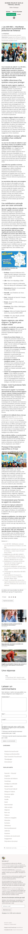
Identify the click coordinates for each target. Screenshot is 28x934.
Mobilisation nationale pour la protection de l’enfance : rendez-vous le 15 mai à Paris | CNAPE (15, 550)
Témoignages (8, 759)
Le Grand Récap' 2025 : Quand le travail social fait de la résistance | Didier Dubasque (15, 678)
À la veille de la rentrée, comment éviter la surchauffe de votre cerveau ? (12, 624)
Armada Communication (17, 929)
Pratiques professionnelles (11, 754)
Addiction (7, 831)
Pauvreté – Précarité (10, 773)
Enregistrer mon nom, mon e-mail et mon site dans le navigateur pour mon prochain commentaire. (13, 727)
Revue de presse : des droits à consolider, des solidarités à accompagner (12, 644)
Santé (6, 802)
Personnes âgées (9, 794)
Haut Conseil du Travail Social (12, 756)
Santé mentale (8, 804)
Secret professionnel (10, 828)
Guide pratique (11, 14)
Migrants (7, 810)
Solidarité (23, 38)
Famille (6, 799)
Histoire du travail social (11, 751)
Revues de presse (17, 11)
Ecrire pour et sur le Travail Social (14, 3)
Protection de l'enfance (14, 38)
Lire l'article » (4, 626)
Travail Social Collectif (10, 789)
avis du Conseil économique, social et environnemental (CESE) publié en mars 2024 (12, 418)
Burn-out (7, 812)
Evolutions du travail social (12, 836)
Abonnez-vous (7, 909)
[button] (14, 18)
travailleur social (13, 40)
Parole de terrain (11, 35)
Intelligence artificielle (10, 783)
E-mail (4, 719)
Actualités (4, 35)
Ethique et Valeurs (20, 37)
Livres (19, 14)
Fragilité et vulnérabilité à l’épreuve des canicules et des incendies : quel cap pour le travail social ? (14, 664)
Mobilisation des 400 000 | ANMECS (14, 554)
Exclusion (7, 823)
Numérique (7, 781)
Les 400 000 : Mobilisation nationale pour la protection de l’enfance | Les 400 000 (15, 545)
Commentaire (6, 696)
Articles (8, 11)
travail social (5, 40)
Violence (6, 815)
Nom (3, 713)
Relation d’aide (8, 786)
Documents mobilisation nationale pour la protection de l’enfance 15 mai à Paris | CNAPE (15, 568)
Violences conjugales (10, 817)
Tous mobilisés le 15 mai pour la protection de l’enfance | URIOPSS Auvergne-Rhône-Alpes (13, 576)
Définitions (7, 825)
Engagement (11, 37)
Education (7, 820)
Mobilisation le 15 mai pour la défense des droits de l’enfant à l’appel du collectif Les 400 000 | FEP (14, 562)
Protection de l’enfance (11, 778)
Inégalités (7, 776)
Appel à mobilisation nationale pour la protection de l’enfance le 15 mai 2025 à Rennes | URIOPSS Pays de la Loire (14, 557)
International (8, 762)
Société (19, 35)
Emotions (7, 833)
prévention (4, 38)
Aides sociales (8, 807)
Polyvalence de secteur (11, 841)
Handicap (7, 797)
